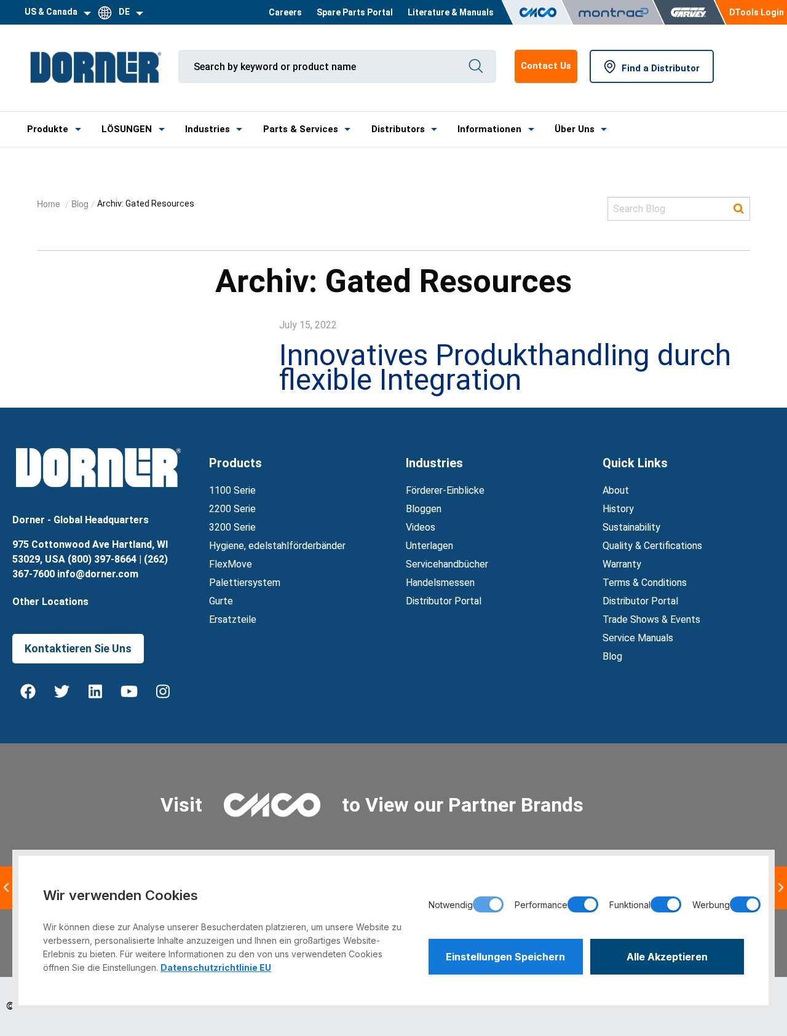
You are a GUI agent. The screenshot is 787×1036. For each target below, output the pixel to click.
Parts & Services (300, 129)
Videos (420, 527)
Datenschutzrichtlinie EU (215, 967)
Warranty (622, 564)
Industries (207, 129)
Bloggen (423, 509)
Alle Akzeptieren (667, 957)
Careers (285, 12)
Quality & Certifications (652, 546)
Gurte (221, 601)
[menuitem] (285, 12)
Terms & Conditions (645, 582)
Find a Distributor (661, 68)
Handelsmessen (440, 582)
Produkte (47, 129)
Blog (80, 203)
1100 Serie (232, 490)
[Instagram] (163, 691)
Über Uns (575, 129)
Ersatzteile (232, 619)
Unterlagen (429, 546)
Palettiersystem (244, 582)
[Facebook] (27, 691)
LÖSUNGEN (126, 129)
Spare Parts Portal (355, 12)
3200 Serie (232, 527)
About (616, 490)
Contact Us (546, 65)
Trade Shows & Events (651, 619)
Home (50, 203)
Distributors (398, 129)
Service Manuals (638, 638)
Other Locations (50, 601)
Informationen (489, 129)
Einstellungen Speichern (505, 957)
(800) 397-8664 (102, 559)
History (618, 509)
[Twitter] (61, 691)
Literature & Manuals (451, 12)
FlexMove (230, 564)
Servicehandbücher (447, 564)
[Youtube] (129, 691)
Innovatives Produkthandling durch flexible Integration (505, 368)
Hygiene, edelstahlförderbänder (277, 546)
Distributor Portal (443, 601)
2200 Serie (232, 509)
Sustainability (631, 527)
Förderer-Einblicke (445, 490)
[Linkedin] (95, 691)
